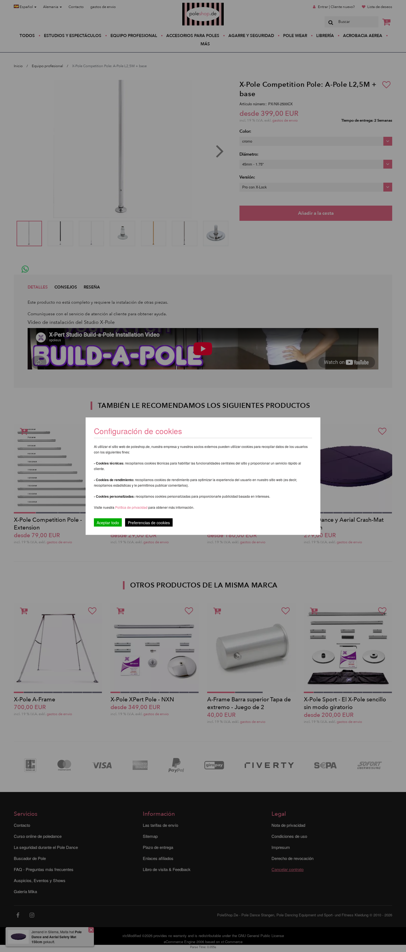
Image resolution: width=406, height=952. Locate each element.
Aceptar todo (108, 522)
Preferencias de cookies (149, 522)
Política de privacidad (131, 507)
